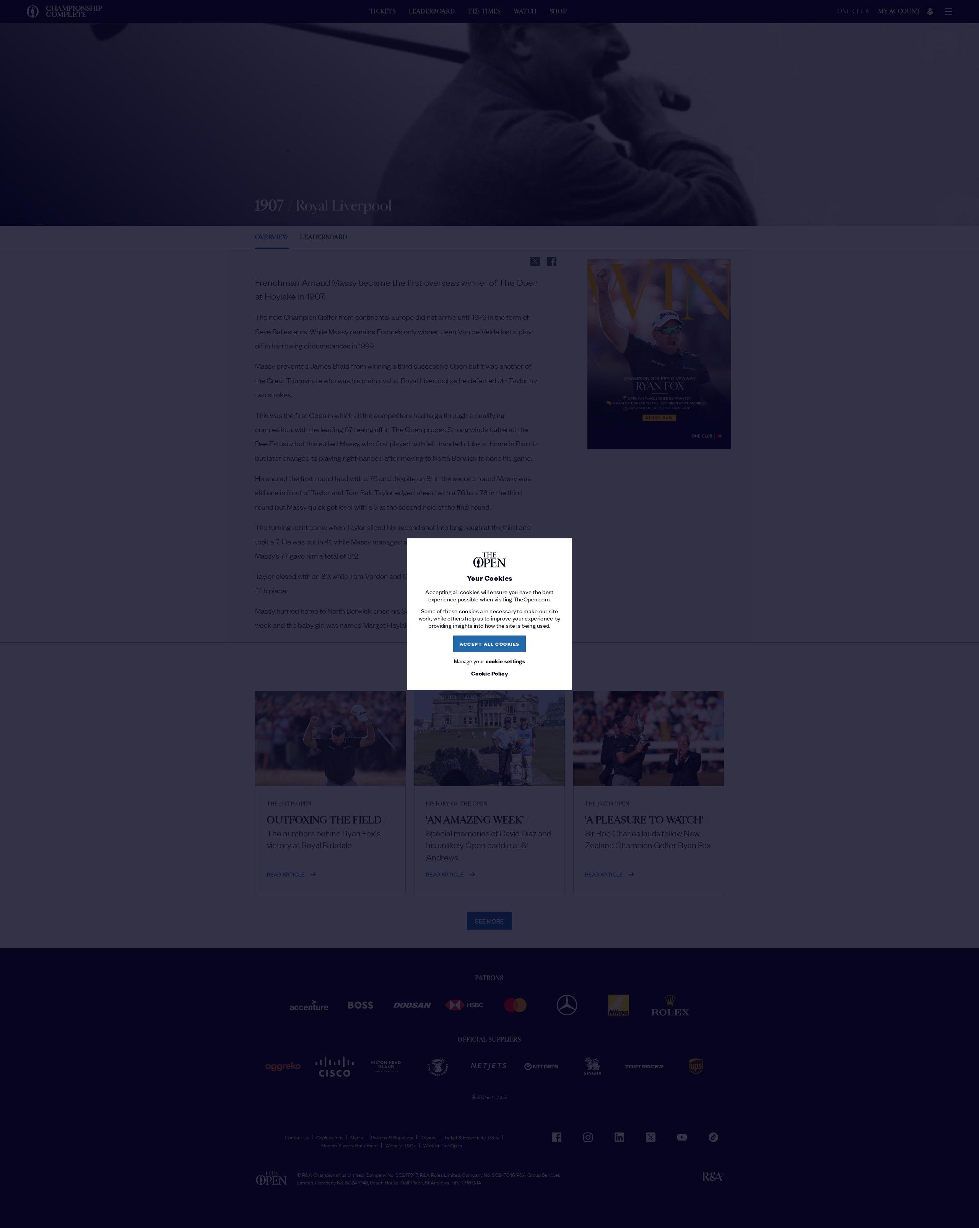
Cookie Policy (489, 673)
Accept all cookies (490, 643)
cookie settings (505, 660)
